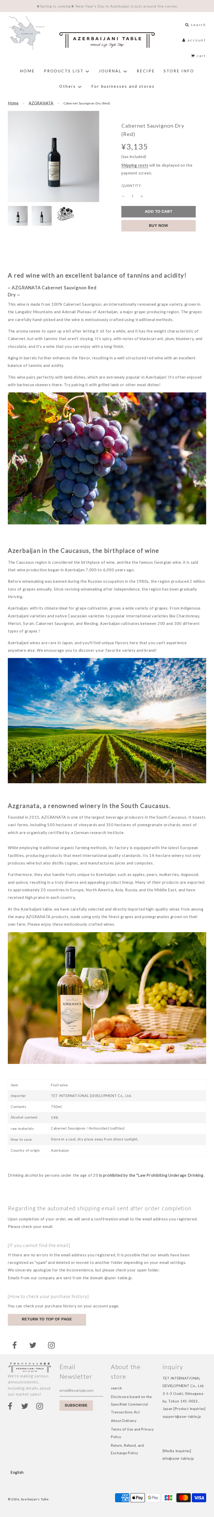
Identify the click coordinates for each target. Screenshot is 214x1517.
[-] (123, 196)
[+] (142, 196)
